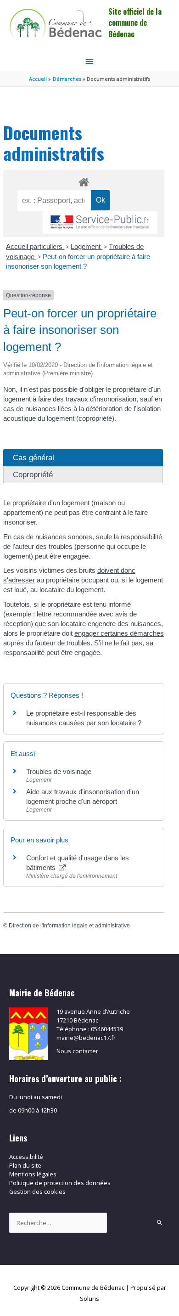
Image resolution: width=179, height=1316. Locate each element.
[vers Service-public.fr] (100, 222)
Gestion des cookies (37, 1191)
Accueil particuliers (35, 246)
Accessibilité (26, 1156)
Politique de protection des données (60, 1183)
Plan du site (25, 1165)
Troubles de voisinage (58, 771)
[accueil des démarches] (83, 180)
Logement (86, 246)
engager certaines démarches (119, 633)
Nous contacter (77, 1051)
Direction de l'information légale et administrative (69, 925)
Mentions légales (32, 1174)
